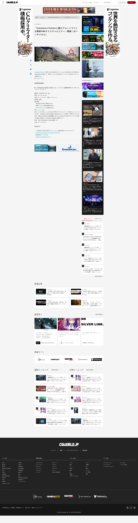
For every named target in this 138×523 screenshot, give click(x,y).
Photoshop (20, 466)
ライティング (38, 468)
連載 (61, 450)
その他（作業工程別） (56, 472)
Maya (3, 462)
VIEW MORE (98, 101)
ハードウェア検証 (123, 464)
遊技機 (87, 464)
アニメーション (39, 464)
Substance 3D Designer (23, 477)
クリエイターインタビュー (108, 466)
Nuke (19, 476)
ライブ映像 (88, 472)
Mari (19, 474)
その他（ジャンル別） (74, 476)
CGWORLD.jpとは (6, 507)
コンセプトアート (39, 462)
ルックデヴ (38, 472)
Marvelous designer (6, 476)
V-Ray (3, 479)
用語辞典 (85, 450)
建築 (70, 470)
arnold (3, 472)
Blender (3, 464)
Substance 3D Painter (6, 468)
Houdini (19, 464)
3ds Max (20, 462)
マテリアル (38, 466)
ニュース (42, 17)
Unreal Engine (21, 468)
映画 (70, 464)
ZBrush (3, 466)
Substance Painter (39, 72)
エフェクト (54, 466)
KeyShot (20, 472)
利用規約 (13, 507)
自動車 (71, 474)
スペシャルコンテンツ (72, 450)
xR (70, 466)
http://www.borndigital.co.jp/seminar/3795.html (47, 132)
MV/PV (71, 468)
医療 (87, 474)
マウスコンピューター (107, 462)
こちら (41, 78)
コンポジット (38, 470)
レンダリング (54, 468)
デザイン (54, 470)
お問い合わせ (27, 507)
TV (70, 472)
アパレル (87, 470)
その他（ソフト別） (6, 483)
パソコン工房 (122, 462)
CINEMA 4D (20, 479)
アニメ (87, 462)
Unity (3, 470)
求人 (131, 2)
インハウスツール (21, 481)
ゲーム (71, 462)
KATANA (3, 481)
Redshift (3, 477)
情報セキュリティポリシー (37, 507)
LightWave (4, 474)
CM (86, 466)
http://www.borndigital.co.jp (42, 137)
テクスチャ (54, 464)
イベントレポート (106, 464)
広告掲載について (20, 507)
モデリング (54, 462)
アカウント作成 (87, 2)
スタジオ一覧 (122, 2)
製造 (87, 468)
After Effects (20, 470)
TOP (37, 17)
